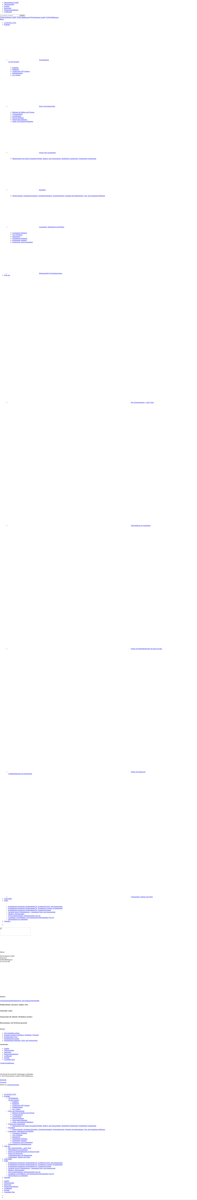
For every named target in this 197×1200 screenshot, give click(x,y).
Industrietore (16, 1137)
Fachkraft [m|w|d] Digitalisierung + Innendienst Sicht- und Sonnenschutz (31, 1168)
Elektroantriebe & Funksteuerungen (19, 1144)
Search (22, 15)
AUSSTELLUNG (10, 1094)
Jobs (10, 1001)
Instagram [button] (3, 1080)
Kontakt (6, 1058)
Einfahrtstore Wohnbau (19, 1139)
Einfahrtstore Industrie (19, 1140)
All (1, 1001)
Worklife (36, 1001)
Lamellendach (16, 1116)
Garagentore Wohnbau (19, 1133)
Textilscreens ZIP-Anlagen (21, 1105)
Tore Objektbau (17, 1135)
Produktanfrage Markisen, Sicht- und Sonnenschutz (20, 1040)
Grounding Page (9, 1059)
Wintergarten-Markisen (19, 1120)
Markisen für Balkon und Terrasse (23, 1113)
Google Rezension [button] (13, 1085)
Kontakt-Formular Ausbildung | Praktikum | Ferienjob (21, 1035)
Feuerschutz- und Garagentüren (22, 1142)
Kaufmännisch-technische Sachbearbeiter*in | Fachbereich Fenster (29, 1166)
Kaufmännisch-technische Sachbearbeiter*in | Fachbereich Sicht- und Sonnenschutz (35, 1163)
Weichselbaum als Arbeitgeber (18, 1150)
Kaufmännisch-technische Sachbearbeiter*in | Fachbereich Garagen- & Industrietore (35, 1164)
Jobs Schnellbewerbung (11, 1033)
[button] (2, 19)
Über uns (7, 1146)
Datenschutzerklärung (11, 1054)
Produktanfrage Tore (10, 1037)
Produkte (15, 1001)
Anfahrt (6, 1048)
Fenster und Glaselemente (16, 1124)
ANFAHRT (8, 1159)
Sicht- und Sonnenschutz (26, 1001)
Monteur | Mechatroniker (16, 1170)
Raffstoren (15, 1103)
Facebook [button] (3, 1082)
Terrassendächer (17, 1115)
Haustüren (11, 1127)
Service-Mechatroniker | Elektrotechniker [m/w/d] (24, 1172)
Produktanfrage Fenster (11, 1039)
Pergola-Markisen (18, 1118)
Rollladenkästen (17, 1107)
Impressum (7, 1052)
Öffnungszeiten (9, 1050)
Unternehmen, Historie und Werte (19, 1157)
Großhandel (8, 1056)
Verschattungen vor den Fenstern (13, 1099)
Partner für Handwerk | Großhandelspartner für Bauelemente (20, 1154)
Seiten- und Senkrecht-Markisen (22, 1122)
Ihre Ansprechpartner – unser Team (19, 1148)
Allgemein (5, 1001)
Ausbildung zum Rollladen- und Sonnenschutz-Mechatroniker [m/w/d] (31, 1174)
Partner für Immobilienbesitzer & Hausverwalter (23, 1151)
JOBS (6, 1161)
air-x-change (16, 1109)
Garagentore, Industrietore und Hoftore (20, 1131)
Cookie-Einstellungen (7, 1063)
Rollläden (15, 1102)
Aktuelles (7, 1177)
